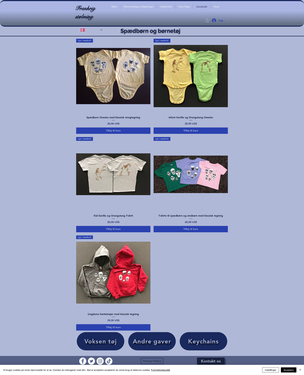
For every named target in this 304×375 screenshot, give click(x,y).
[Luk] (300, 369)
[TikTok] (108, 361)
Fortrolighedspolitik (160, 370)
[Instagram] (100, 361)
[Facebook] (82, 361)
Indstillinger (270, 370)
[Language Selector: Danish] (91, 29)
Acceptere (289, 370)
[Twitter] (91, 361)
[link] (207, 20)
